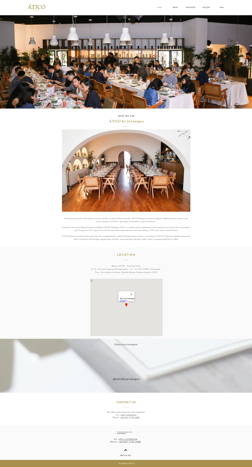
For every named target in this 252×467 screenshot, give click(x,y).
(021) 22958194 (128, 415)
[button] (126, 77)
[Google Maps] (126, 307)
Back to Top (125, 455)
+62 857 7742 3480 (130, 417)
